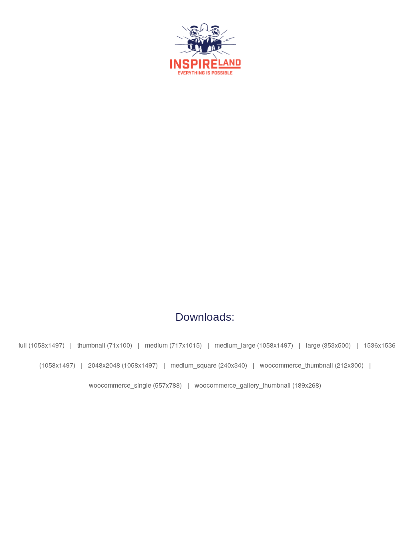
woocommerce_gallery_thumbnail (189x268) (258, 385)
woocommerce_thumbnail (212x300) (312, 365)
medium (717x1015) (173, 345)
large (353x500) (328, 345)
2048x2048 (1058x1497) (123, 365)
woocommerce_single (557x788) (135, 385)
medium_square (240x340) (209, 365)
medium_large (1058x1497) (254, 345)
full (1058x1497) (41, 345)
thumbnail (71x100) (104, 345)
